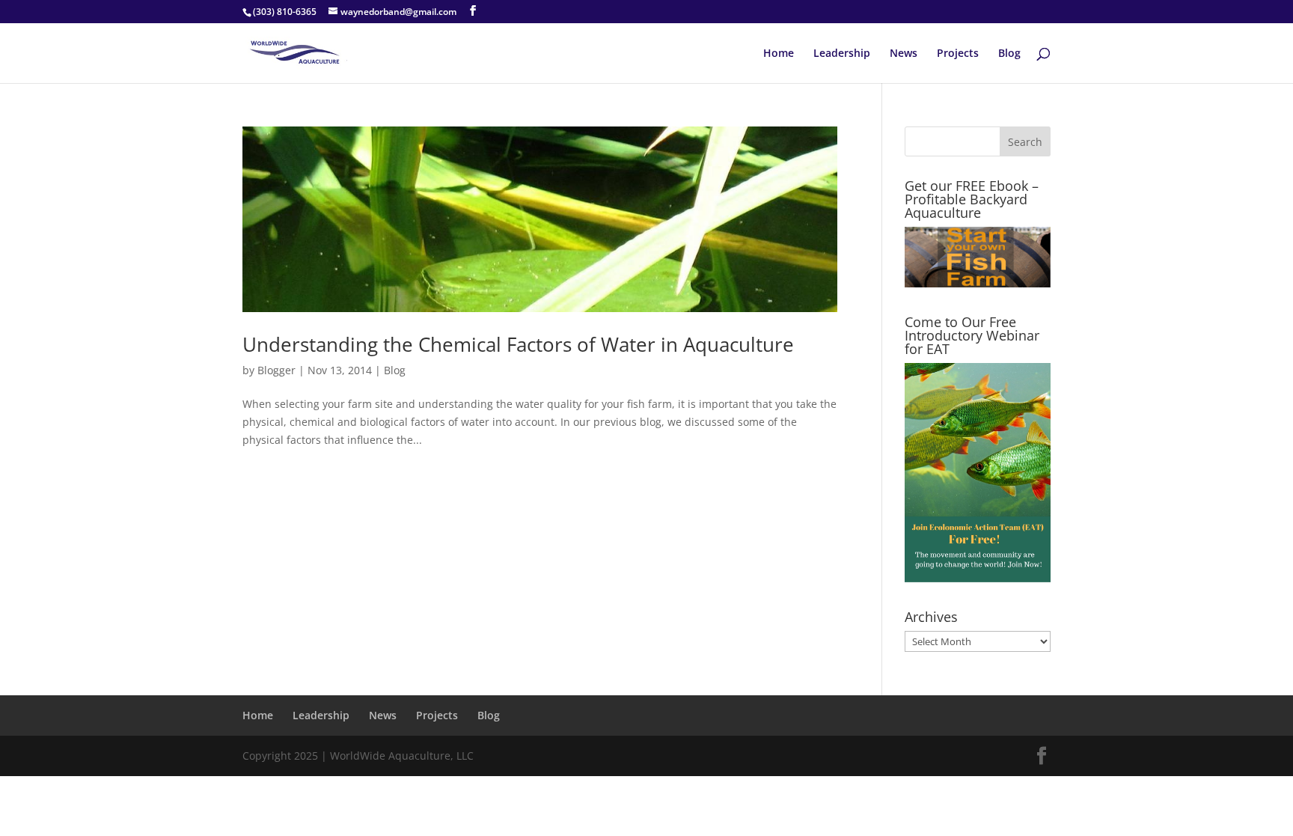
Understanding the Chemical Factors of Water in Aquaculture (518, 344)
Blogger (276, 370)
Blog (1009, 54)
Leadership (841, 54)
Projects (958, 54)
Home (778, 54)
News (903, 54)
